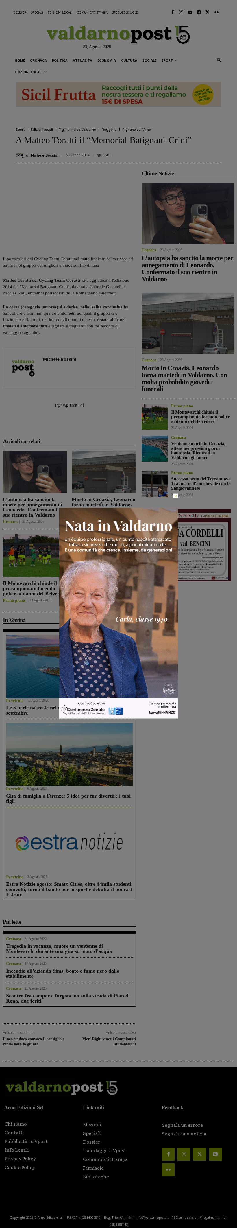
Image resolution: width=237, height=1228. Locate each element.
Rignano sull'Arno (136, 129)
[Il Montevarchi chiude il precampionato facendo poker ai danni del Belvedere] (35, 555)
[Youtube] (190, 12)
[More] (215, 153)
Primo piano (14, 601)
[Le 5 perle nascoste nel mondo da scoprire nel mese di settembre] (69, 666)
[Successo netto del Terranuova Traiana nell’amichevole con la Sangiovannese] (155, 484)
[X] (162, 153)
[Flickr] (216, 12)
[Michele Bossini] (21, 155)
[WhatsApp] (202, 153)
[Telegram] (199, 12)
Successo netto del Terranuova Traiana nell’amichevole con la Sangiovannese (201, 483)
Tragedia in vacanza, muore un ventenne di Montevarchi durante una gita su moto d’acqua (59, 948)
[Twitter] (207, 12)
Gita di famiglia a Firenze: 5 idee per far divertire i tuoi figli (68, 798)
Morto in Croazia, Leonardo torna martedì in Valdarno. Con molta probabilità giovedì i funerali (103, 507)
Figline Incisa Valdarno (77, 129)
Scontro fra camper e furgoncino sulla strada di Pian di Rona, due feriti (68, 998)
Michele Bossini (44, 155)
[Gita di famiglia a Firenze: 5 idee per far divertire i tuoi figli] (69, 754)
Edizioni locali (42, 129)
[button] (219, 61)
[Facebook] (172, 12)
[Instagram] (181, 12)
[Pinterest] (175, 153)
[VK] (188, 153)
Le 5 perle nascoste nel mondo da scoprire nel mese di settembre (66, 710)
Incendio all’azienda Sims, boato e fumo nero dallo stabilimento (62, 973)
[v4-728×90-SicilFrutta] (118, 94)
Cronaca (10, 522)
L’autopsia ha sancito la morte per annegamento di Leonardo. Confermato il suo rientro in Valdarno (32, 507)
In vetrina (14, 701)
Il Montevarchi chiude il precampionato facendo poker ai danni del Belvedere (35, 588)
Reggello (109, 129)
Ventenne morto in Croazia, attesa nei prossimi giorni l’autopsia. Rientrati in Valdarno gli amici (103, 591)
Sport (20, 129)
